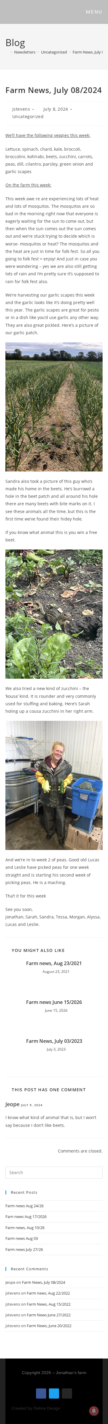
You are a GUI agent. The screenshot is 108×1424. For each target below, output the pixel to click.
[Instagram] (67, 1393)
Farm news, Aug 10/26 (24, 1227)
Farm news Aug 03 (21, 1238)
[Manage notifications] (94, 1411)
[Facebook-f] (41, 1393)
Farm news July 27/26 (24, 1249)
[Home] (6, 52)
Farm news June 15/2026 (54, 1002)
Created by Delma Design (35, 1408)
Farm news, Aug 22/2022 (48, 1293)
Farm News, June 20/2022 (49, 1325)
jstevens (21, 109)
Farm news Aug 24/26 (24, 1205)
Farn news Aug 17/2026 (25, 1216)
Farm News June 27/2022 (48, 1315)
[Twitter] (54, 1393)
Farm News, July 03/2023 (54, 1041)
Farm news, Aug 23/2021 (54, 963)
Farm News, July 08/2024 (43, 1282)
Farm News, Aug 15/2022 (48, 1304)
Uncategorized (28, 116)
